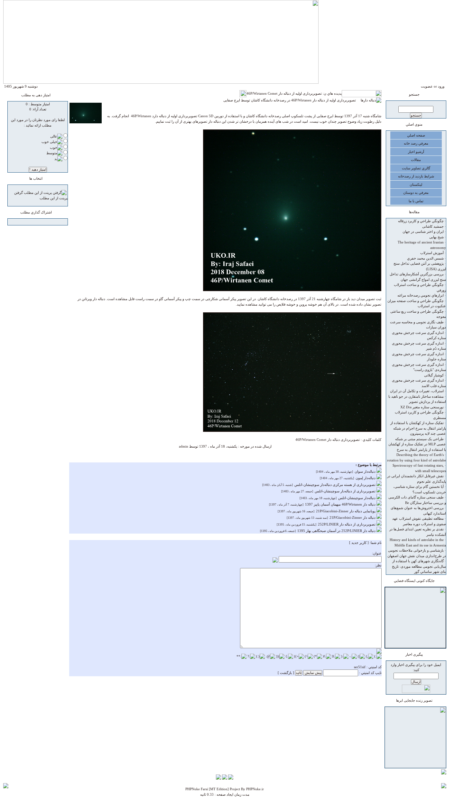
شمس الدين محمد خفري (425, 258)
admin (183, 446)
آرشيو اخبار (416, 152)
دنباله (336, 439)
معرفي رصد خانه (416, 143)
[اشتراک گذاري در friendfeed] (34, 222)
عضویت (427, 86)
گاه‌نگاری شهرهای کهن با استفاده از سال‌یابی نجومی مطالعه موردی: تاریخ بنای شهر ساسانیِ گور (419, 566)
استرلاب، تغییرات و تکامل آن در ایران (417, 391)
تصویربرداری (350, 439)
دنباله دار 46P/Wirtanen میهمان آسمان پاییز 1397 (340, 504)
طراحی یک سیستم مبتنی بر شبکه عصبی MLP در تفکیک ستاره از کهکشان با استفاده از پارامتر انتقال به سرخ (417, 444)
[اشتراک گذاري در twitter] (28, 222)
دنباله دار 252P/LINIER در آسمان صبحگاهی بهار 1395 (336, 531)
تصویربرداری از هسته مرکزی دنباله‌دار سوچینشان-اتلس (335, 485)
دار (329, 439)
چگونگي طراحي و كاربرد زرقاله (421, 221)
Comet (321, 439)
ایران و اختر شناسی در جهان (423, 231)
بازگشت (286, 673)
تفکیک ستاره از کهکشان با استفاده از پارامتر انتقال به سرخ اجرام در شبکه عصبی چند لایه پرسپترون (418, 428)
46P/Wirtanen (305, 439)
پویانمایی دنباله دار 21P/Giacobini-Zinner (346, 511)
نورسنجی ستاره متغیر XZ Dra (422, 407)
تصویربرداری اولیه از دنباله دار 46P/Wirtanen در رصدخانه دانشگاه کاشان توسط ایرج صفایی (292, 100)
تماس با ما (416, 201)
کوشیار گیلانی (434, 375)
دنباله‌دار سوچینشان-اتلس (357, 498)
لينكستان (416, 184)
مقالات (416, 160)
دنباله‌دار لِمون (366, 478)
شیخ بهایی (436, 237)
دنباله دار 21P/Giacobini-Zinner (352, 517)
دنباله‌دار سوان (365, 471)
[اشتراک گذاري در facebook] (40, 222)
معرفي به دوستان (416, 193)
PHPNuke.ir (255, 789)
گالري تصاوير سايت (416, 168)
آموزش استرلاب (432, 253)
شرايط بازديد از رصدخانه (416, 176)
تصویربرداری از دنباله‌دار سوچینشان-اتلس (345, 491)
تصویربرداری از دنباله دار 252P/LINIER (347, 524)
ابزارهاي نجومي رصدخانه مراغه (420, 295)
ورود (441, 86)
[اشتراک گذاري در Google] (47, 222)
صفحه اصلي (416, 135)
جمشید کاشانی (433, 226)
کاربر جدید (358, 543)
